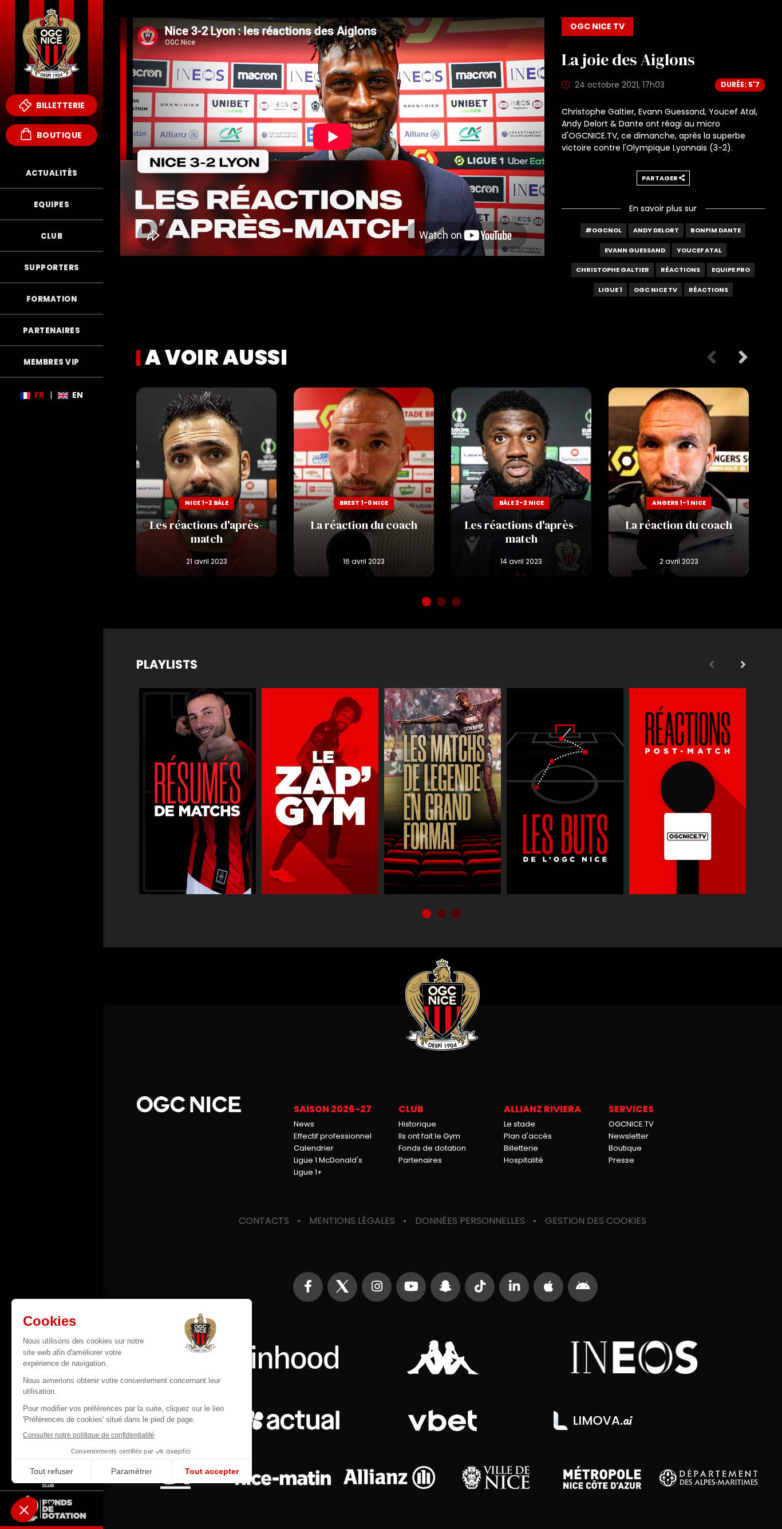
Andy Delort (656, 230)
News (304, 1124)
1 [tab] (427, 603)
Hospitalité (523, 1160)
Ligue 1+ (308, 1172)
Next (743, 357)
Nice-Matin (283, 1477)
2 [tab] (442, 603)
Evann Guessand (635, 250)
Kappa (442, 1357)
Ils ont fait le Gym (429, 1136)
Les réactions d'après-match (206, 482)
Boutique (58, 135)
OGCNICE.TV (631, 1124)
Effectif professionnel (333, 1136)
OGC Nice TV (655, 289)
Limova (593, 1421)
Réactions (680, 269)
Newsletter (629, 1136)
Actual (291, 1421)
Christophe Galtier (612, 269)
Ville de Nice (496, 1477)
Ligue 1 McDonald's (328, 1160)
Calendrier (314, 1148)
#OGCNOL (603, 230)
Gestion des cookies (595, 1220)
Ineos (634, 1357)
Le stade (519, 1124)
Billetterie (59, 105)
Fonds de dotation (432, 1148)
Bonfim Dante (715, 230)
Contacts (264, 1220)
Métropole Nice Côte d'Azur (602, 1477)
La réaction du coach (364, 482)
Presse (621, 1160)
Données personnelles (470, 1220)
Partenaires (420, 1160)
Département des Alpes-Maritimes (708, 1478)
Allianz (389, 1477)
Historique (417, 1124)
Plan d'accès (528, 1136)
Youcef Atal (699, 250)
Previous (711, 357)
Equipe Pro (731, 269)
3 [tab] (457, 603)
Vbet (442, 1420)
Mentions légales (352, 1220)
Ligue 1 (610, 289)
